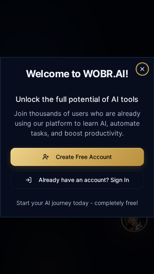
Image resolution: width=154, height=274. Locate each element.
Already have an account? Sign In (84, 179)
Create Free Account (84, 156)
